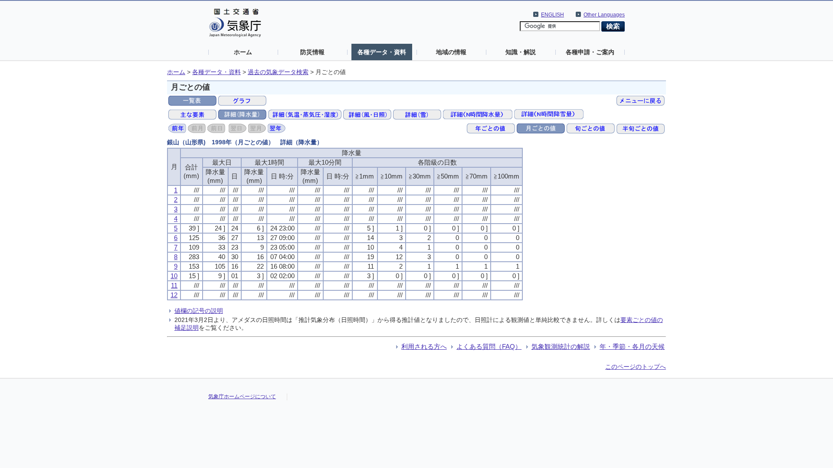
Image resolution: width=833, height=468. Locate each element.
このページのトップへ (635, 366)
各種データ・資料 (381, 52)
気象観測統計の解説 (560, 346)
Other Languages (604, 15)
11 (174, 285)
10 (174, 276)
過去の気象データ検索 (278, 72)
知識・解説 (520, 52)
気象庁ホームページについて (242, 396)
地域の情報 (451, 52)
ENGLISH (552, 15)
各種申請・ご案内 (590, 52)
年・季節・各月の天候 (632, 346)
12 (174, 295)
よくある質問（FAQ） (488, 346)
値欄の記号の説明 (198, 310)
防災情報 (312, 52)
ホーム (243, 52)
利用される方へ (424, 346)
